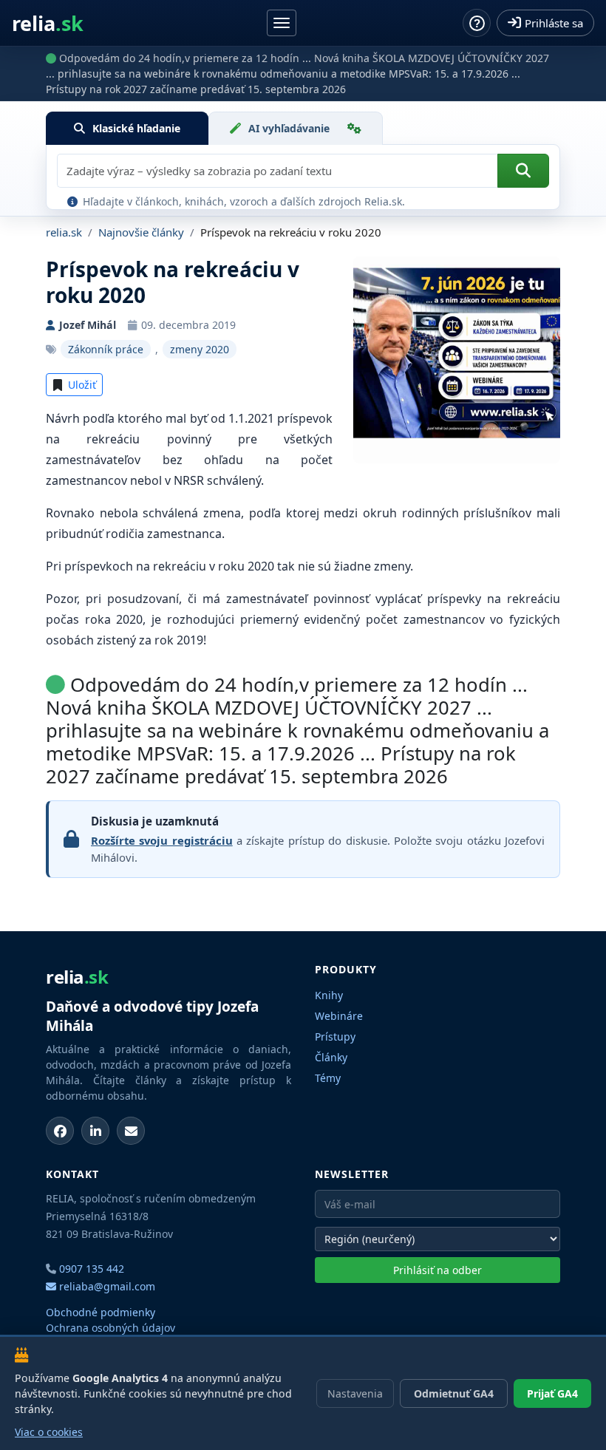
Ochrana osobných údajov (110, 1328)
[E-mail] (131, 1131)
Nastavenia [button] (355, 1393)
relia (48, 23)
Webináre (339, 1016)
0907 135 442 (91, 1269)
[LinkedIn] (95, 1131)
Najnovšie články (141, 232)
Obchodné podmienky (100, 1312)
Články (331, 1057)
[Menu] (281, 23)
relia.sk (64, 232)
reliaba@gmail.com (105, 1286)
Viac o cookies (49, 1432)
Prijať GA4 (552, 1393)
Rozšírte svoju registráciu (162, 840)
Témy (328, 1078)
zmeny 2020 (199, 349)
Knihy (329, 995)
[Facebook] (60, 1131)
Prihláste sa (554, 23)
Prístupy (335, 1036)
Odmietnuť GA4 (454, 1393)
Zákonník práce (105, 349)
